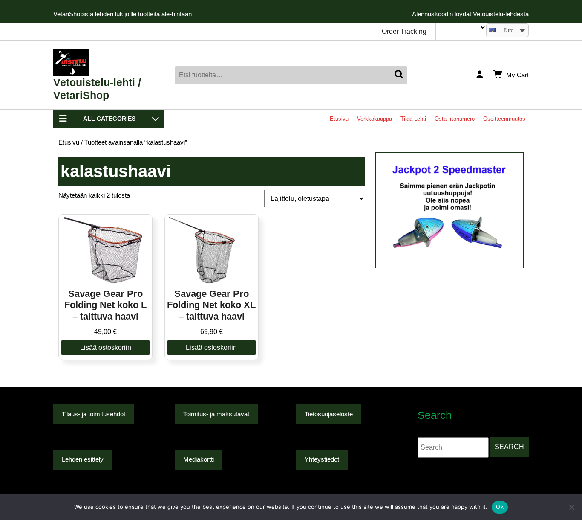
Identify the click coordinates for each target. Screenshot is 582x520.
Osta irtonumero (455, 119)
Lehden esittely (83, 459)
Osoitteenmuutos (504, 119)
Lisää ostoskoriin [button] (105, 347)
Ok (500, 506)
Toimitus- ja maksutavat (216, 414)
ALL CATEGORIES (109, 118)
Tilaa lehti (413, 119)
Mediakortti (198, 459)
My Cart (517, 75)
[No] (571, 507)
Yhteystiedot (322, 459)
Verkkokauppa (374, 119)
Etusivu (339, 119)
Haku (399, 75)
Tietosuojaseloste (329, 414)
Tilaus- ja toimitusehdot (93, 414)
